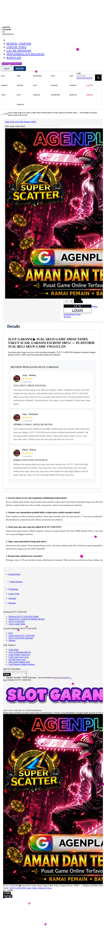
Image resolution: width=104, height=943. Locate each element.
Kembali (12, 598)
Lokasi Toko (16, 47)
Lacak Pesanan (18, 50)
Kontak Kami (14, 574)
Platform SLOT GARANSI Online (24, 616)
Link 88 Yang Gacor (17, 659)
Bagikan (67, 317)
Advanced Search (84, 78)
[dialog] (52, 907)
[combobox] (89, 76)
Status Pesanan (16, 581)
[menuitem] (4, 85)
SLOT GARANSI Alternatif (21, 638)
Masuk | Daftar (18, 43)
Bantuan (13, 57)
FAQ (11, 633)
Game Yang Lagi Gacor (19, 657)
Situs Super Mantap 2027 (19, 662)
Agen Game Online (17, 624)
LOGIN (77, 299)
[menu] (39, 90)
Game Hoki (14, 649)
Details (13, 326)
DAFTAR (78, 302)
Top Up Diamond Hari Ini (20, 652)
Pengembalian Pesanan (25, 54)
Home (5, 114)
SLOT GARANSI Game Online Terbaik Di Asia (30, 888)
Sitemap (12, 640)
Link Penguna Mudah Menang (22, 664)
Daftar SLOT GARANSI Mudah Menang (27, 619)
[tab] (13, 326)
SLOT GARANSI (17, 621)
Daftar (20, 68)
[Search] (98, 78)
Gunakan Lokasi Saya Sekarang (15, 911)
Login (6, 68)
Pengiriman (13, 589)
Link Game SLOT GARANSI (22, 635)
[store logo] (11, 65)
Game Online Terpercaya (19, 654)
